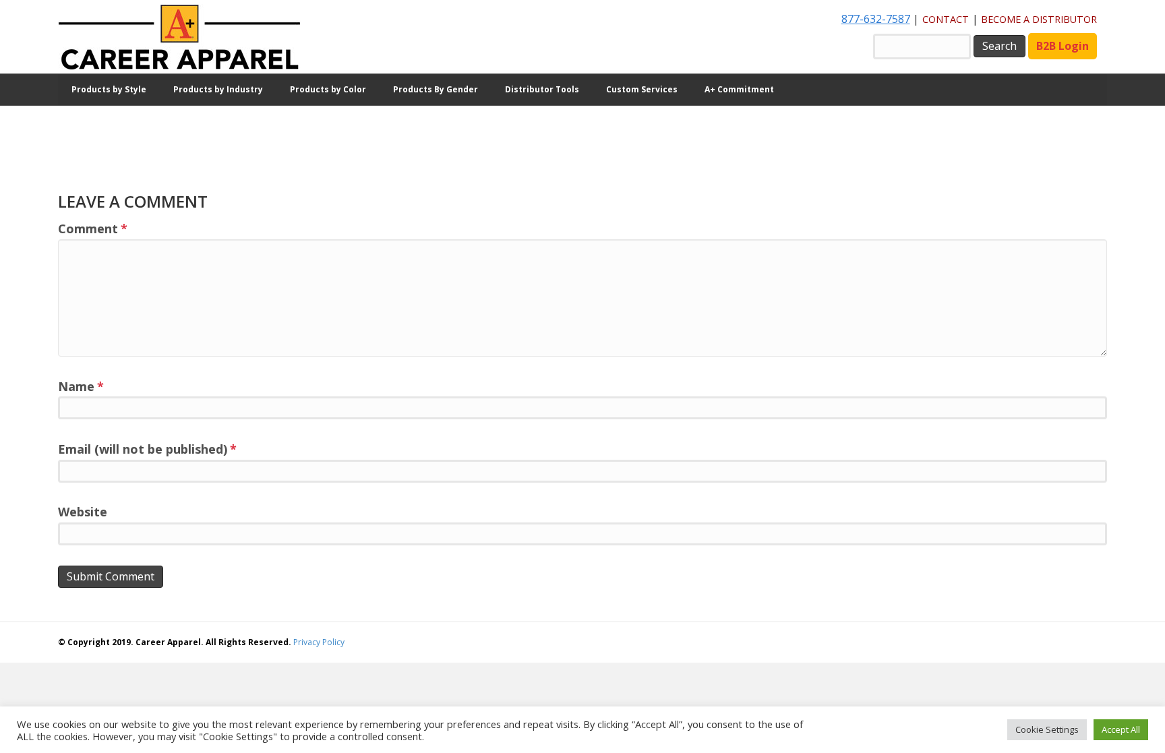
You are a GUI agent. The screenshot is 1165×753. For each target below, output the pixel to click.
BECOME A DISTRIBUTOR (1039, 19)
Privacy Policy (319, 642)
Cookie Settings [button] (1047, 729)
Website (82, 512)
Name (81, 386)
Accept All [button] (1121, 729)
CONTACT (945, 19)
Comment (92, 228)
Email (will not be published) (147, 449)
